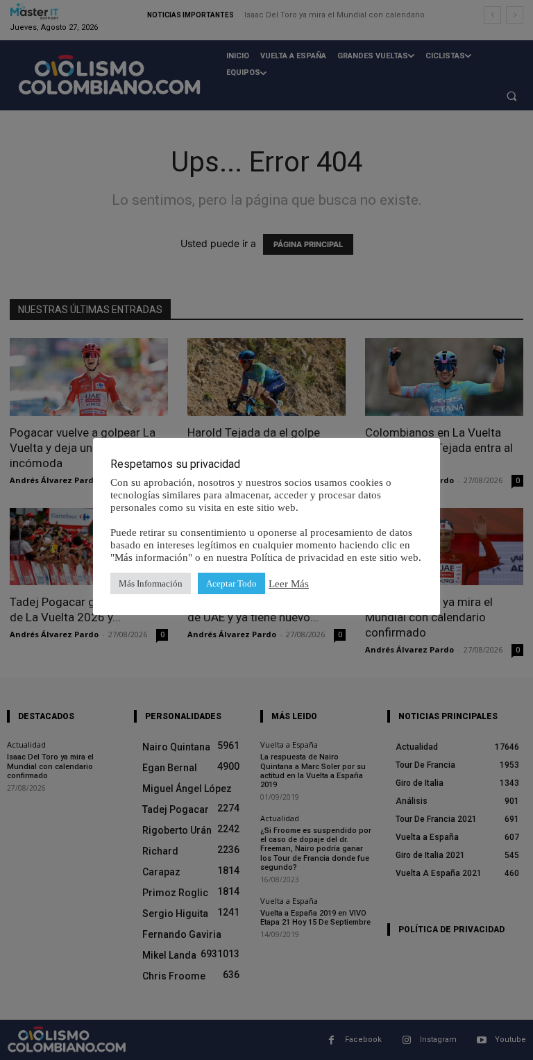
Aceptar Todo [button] (231, 583)
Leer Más (289, 583)
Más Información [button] (151, 583)
